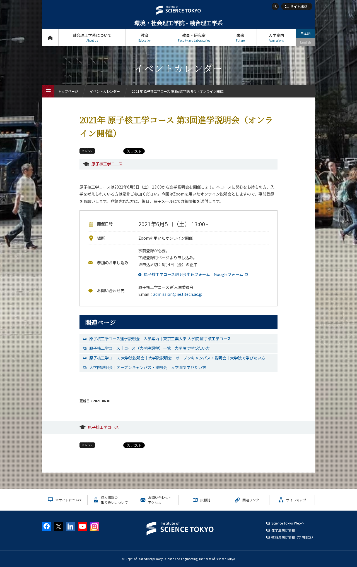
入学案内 (276, 37)
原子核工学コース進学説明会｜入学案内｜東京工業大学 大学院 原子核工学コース (160, 338)
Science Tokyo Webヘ (287, 523)
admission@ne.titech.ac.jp (177, 294)
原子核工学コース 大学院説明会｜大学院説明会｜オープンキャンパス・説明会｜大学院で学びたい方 (177, 358)
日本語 (305, 33)
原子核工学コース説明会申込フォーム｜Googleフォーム (193, 274)
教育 (144, 37)
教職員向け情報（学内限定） (293, 537)
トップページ (50, 37)
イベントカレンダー (105, 91)
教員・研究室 (194, 37)
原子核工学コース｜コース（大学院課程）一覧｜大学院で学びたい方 (149, 348)
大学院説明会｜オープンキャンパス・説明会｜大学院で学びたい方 (147, 367)
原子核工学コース (106, 163)
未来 (240, 37)
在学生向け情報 (283, 530)
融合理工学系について (92, 37)
